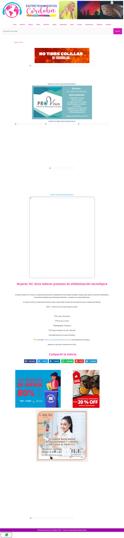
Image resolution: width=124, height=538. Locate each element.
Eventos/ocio (89, 24)
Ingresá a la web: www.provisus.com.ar (62, 121)
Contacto (108, 24)
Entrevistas (63, 24)
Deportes (99, 24)
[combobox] (57, 31)
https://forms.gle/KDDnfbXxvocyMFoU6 (57, 340)
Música (30, 24)
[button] (17, 102)
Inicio (14, 24)
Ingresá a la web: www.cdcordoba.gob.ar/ (62, 84)
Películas (46, 24)
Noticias (22, 24)
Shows (54, 24)
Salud (72, 24)
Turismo (79, 24)
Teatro (38, 24)
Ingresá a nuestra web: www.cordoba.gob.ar (62, 194)
